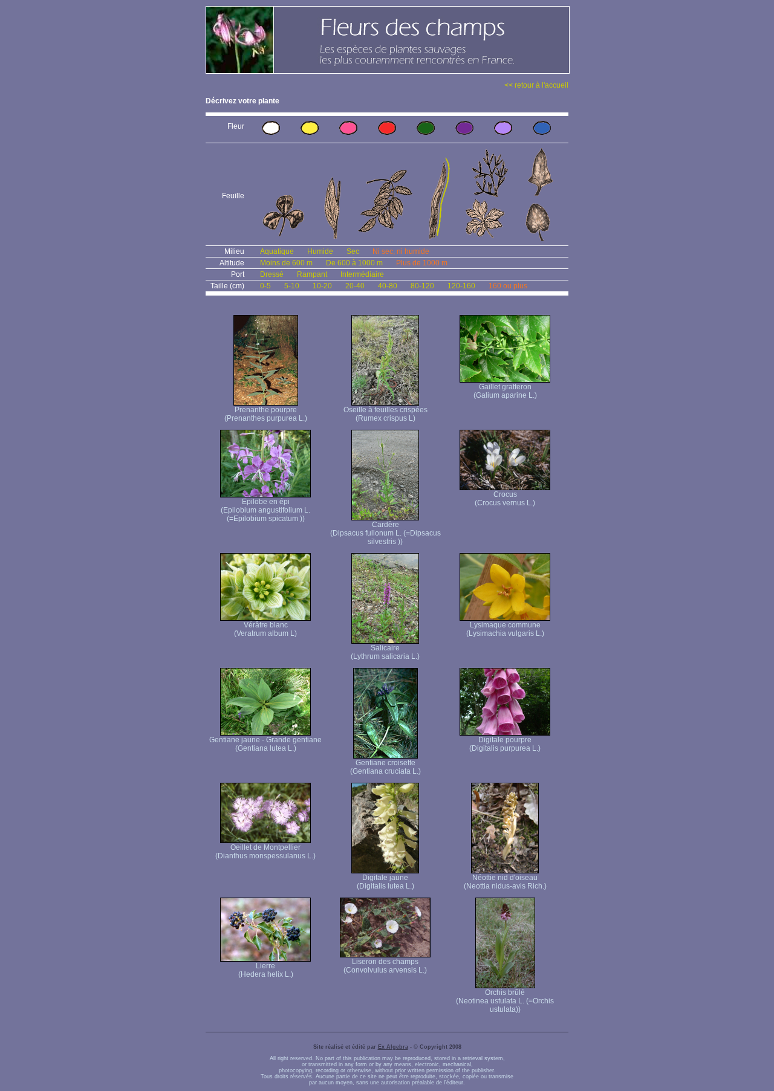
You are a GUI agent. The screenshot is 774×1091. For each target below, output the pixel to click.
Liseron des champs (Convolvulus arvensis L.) (385, 965)
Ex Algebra (393, 1047)
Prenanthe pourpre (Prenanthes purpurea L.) (265, 414)
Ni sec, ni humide (400, 251)
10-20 (322, 286)
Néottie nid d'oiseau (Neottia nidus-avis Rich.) (505, 881)
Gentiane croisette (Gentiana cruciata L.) (385, 767)
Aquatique (277, 251)
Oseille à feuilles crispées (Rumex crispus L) (385, 414)
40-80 (387, 286)
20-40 (355, 286)
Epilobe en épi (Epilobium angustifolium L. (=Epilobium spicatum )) (265, 510)
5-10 (291, 286)
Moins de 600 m (286, 263)
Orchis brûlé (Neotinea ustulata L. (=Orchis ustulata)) (505, 1001)
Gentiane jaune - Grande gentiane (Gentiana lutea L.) (265, 744)
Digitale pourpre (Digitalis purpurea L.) (505, 744)
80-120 (422, 286)
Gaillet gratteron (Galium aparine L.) (505, 391)
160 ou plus (508, 286)
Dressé (272, 274)
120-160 (461, 286)
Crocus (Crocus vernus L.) (505, 498)
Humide (320, 251)
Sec (352, 251)
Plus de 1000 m (421, 263)
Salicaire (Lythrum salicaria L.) (385, 652)
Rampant (312, 274)
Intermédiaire (362, 274)
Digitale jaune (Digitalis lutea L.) (385, 881)
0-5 (265, 286)
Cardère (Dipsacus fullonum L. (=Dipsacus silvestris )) (385, 533)
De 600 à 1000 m (354, 263)
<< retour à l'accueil (536, 85)
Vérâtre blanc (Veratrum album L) (265, 629)
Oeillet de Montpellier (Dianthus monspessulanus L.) (265, 851)
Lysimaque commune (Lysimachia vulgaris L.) (505, 629)
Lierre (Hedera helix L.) (265, 970)
